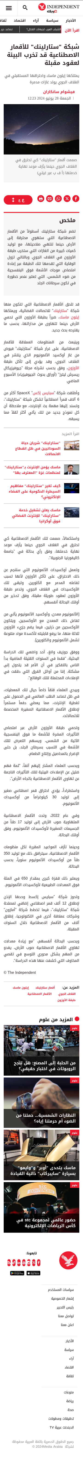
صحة (71, 1410)
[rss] (9, 1262)
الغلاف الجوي (67, 994)
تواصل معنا (66, 1316)
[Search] (25, 8)
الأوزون (73, 368)
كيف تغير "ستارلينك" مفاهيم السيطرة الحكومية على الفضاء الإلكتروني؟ (34, 491)
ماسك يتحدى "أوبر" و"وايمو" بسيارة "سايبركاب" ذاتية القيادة (43, 1171)
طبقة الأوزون (66, 1000)
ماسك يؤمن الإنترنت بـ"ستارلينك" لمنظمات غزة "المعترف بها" (32, 469)
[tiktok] (14, 1262)
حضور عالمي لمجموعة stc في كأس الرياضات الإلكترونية (46, 1223)
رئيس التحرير (65, 1307)
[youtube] (24, 1262)
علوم (44, 1019)
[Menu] (9, 8)
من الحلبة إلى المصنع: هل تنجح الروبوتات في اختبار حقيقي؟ (45, 1066)
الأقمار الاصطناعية (39, 994)
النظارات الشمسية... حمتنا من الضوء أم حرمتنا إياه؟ (46, 1118)
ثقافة (70, 1376)
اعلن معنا (67, 1325)
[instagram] (28, 1262)
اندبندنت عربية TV (62, 1427)
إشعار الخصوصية (62, 1298)
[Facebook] (38, 1262)
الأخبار (71, 20)
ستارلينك (60, 310)
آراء (36, 20)
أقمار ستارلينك (45, 987)
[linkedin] (19, 1262)
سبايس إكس (43, 392)
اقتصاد (20, 20)
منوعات (69, 1392)
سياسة (52, 20)
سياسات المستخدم (61, 1289)
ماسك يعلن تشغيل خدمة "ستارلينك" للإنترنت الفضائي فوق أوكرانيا (36, 515)
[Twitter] (34, 1262)
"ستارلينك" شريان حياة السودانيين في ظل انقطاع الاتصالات (37, 448)
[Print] (40, 198)
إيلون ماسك (69, 317)
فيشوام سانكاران (59, 91)
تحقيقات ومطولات (61, 1418)
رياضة (70, 1401)
